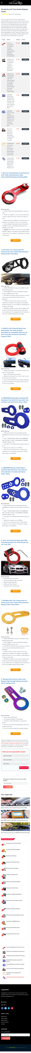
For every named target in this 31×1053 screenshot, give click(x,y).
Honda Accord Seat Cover (12, 887)
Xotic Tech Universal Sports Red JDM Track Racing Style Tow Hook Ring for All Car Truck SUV (14, 542)
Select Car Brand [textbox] (7, 755)
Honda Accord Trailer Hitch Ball (13, 843)
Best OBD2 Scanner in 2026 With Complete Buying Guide (14, 820)
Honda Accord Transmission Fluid (14, 900)
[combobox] (15, 755)
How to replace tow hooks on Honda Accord (11, 743)
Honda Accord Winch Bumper (13, 908)
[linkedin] (9, 1008)
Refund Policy (4, 1020)
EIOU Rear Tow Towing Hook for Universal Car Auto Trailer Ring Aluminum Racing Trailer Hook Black (14, 252)
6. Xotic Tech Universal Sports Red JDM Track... (15, 968)
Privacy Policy (4, 1018)
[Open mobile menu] (1, 2)
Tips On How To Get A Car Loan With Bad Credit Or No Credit (15, 832)
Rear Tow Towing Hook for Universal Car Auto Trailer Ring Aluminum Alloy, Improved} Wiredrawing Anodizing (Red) (15, 175)
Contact (3, 1024)
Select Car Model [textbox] (7, 759)
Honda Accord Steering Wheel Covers (15, 915)
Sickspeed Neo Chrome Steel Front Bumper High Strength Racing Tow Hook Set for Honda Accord (14, 681)
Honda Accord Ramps (11, 855)
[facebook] (2, 1008)
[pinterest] (12, 1008)
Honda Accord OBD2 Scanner (13, 921)
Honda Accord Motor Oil (11, 874)
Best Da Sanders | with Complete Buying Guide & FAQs (14, 807)
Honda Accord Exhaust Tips (12, 933)
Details (18, 43)
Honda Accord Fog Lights (12, 868)
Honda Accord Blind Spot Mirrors (14, 894)
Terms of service (5, 1022)
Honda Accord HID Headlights (13, 849)
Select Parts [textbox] (6, 763)
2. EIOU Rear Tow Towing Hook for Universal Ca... (15, 951)
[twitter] (5, 1008)
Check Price (25, 43)
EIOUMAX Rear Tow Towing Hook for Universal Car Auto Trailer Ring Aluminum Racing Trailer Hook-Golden (14, 602)
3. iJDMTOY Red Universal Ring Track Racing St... (15, 955)
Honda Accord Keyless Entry (13, 927)
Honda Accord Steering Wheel (13, 881)
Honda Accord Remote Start (12, 862)
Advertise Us (4, 1016)
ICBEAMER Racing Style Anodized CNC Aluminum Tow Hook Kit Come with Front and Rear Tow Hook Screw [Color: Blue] (14, 400)
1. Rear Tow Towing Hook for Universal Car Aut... (15, 947)
